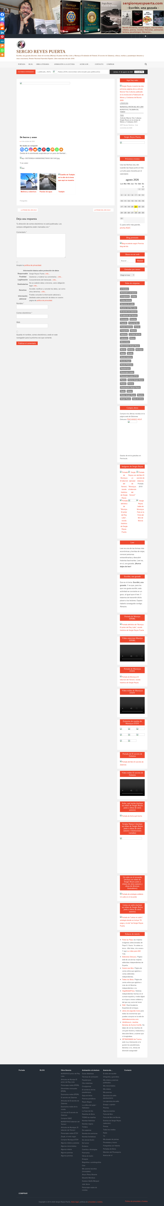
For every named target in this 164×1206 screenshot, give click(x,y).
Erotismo (85, 1146)
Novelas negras (87, 1124)
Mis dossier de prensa (111, 1139)
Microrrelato (125, 342)
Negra (123, 353)
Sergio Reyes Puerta (40, 51)
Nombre (20, 303)
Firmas (137, 327)
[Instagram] (141, 36)
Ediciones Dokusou (129, 956)
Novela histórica (126, 357)
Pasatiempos (125, 368)
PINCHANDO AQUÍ (134, 419)
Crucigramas (86, 1086)
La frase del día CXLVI (102, 210)
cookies (99, 1202)
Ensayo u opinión (109, 1104)
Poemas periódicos (88, 1098)
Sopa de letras (138, 399)
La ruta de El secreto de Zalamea (69, 1113)
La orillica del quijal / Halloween (89, 1106)
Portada (21, 64)
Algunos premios (67, 1156)
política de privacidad (32, 265)
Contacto (99, 64)
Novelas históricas (88, 1120)
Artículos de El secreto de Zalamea (70, 1102)
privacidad (91, 1202)
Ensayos (85, 1159)
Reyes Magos (87, 1102)
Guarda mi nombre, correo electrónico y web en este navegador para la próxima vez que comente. (37, 336)
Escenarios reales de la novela (69, 1107)
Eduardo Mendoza (88, 1178)
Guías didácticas (88, 1073)
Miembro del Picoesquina (112, 1152)
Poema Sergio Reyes (135, 380)
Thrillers (85, 1127)
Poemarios (86, 1153)
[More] (61, 149)
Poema (123, 380)
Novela (130, 353)
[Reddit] (35, 149)
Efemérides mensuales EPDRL (69, 1089)
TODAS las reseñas (89, 1117)
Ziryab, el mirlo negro (68, 1136)
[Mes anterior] (122, 180)
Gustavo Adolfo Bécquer (90, 1181)
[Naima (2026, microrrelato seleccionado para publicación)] (55, 71)
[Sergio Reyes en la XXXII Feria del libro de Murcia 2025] (132, 96)
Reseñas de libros (88, 1114)
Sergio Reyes (125, 399)
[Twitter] (137, 36)
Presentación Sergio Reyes (130, 387)
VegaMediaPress (128, 991)
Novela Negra (125, 361)
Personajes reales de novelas (89, 1188)
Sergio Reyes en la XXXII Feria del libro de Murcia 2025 (131, 113)
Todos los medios (109, 1129)
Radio (123, 391)
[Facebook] (133, 36)
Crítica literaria (126, 300)
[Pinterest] (44, 149)
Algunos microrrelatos (68, 1146)
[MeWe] (48, 149)
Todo (132, 110)
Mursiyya (139, 349)
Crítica (134, 296)
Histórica (124, 334)
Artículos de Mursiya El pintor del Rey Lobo (69, 1080)
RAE (124, 1005)
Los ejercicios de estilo (111, 1101)
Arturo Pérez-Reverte (89, 1174)
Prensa (130, 383)
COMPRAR (110, 64)
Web (18, 322)
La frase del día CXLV (29, 210)
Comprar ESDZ (66, 1118)
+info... (47, 273)
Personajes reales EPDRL (70, 1085)
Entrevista (124, 319)
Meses (132, 338)
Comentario (21, 232)
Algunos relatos (66, 1149)
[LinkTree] (145, 36)
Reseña (140, 395)
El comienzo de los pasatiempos (88, 1090)
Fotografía (23, 201)
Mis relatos (107, 1089)
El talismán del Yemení (129, 315)
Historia (133, 330)
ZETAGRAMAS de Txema (131, 1039)
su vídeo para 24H (134, 951)
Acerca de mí (107, 1155)
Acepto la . (29, 265)
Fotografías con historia (111, 1145)
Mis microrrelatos (109, 1086)
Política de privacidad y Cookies (136, 1201)
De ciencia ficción (88, 1140)
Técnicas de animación (90, 1077)
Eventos (133, 319)
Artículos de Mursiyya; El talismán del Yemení (69, 1128)
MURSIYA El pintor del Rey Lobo (70, 1074)
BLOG (31, 64)
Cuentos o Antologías (89, 1149)
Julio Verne (86, 1184)
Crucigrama (125, 296)
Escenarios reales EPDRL (70, 1094)
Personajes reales (127, 372)
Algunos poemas (67, 1152)
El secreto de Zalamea (129, 311)
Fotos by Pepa (127, 939)
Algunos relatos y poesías (70, 1143)
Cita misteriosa (87, 1083)
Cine (83, 1165)
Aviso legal (75, 1202)
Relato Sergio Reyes (128, 395)
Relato (129, 391)
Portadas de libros (109, 1149)
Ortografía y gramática (111, 1077)
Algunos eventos (109, 1111)
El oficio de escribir (109, 1073)
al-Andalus (124, 289)
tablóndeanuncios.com (130, 1019)
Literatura (124, 110)
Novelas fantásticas (89, 1136)
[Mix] (52, 149)
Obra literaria (42, 64)
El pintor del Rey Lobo (128, 308)
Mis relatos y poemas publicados (110, 1081)
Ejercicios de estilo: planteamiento (110, 1096)
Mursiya (131, 349)
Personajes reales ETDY (129, 376)
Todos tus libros (128, 979)
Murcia (123, 349)
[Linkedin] (39, 149)
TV (104, 1136)
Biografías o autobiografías (91, 1162)
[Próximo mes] (143, 180)
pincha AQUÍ (125, 227)
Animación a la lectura (64, 64)
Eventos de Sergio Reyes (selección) (112, 1121)
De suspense (86, 1130)
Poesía (123, 383)
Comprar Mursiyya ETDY (69, 1139)
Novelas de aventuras (89, 1133)
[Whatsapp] (57, 149)
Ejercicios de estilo (127, 304)
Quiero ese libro (128, 968)
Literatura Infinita (125, 117)
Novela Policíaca (126, 365)
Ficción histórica (126, 327)
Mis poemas (107, 1092)
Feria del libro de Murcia (111, 1117)
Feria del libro (134, 323)
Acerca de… (85, 64)
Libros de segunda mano (131, 1011)
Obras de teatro (87, 1156)
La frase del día (134, 334)
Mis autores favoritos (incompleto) (89, 1170)
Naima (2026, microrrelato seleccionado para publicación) (79, 72)
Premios (106, 1108)
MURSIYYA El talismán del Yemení (70, 1122)
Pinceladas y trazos (110, 1142)
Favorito (124, 323)
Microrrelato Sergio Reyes (130, 346)
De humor (85, 1143)
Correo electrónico (24, 313)
